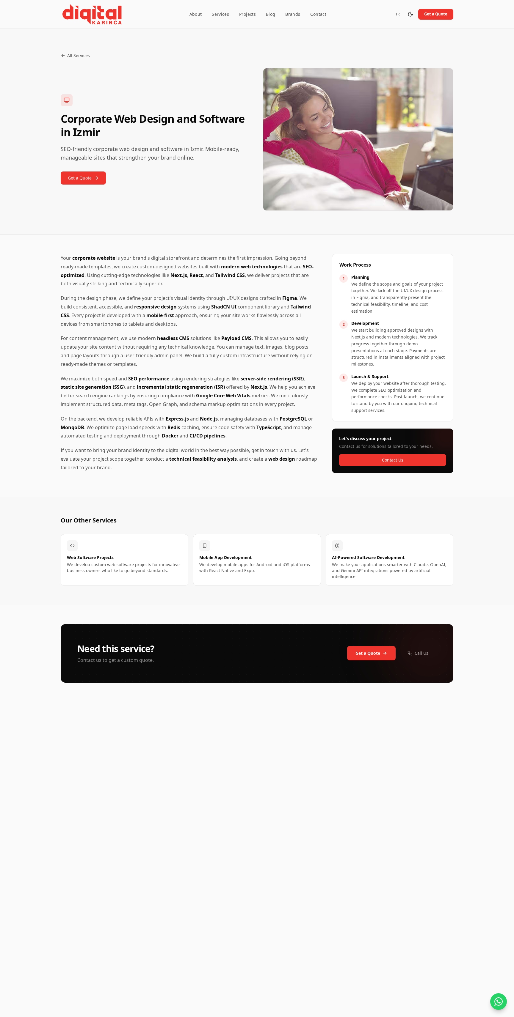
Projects (247, 14)
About (195, 14)
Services (220, 14)
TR (399, 15)
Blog (270, 14)
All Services (78, 55)
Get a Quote (435, 14)
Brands (292, 14)
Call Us (421, 653)
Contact (318, 14)
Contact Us (392, 460)
